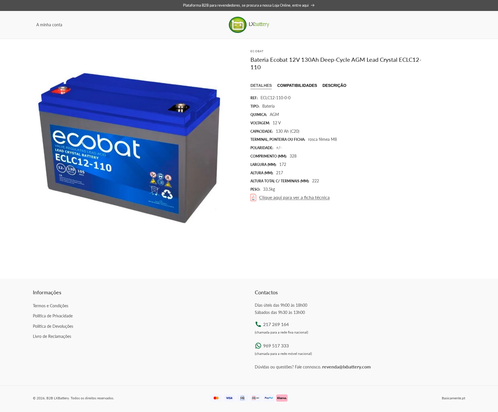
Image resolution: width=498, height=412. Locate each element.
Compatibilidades (297, 85)
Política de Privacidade (53, 315)
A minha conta (49, 24)
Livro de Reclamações (52, 336)
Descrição (334, 85)
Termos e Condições (50, 305)
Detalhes (261, 85)
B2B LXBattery (57, 398)
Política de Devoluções (53, 326)
